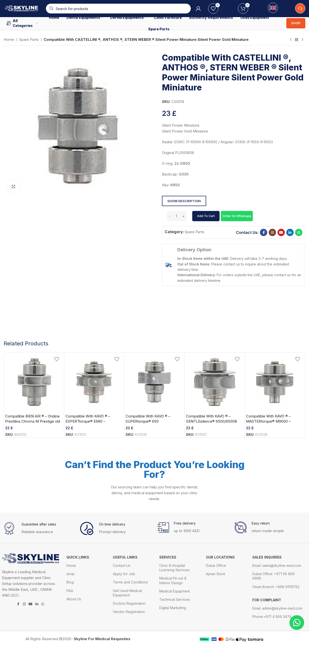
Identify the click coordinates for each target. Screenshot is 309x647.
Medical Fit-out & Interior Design (172, 580)
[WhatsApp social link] (298, 232)
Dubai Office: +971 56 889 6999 (273, 576)
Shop (295, 23)
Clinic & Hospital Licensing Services (174, 567)
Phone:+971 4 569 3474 (271, 616)
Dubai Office (216, 565)
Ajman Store (215, 574)
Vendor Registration (129, 612)
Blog (70, 582)
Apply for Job (124, 574)
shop (70, 574)
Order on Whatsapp (236, 216)
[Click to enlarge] (13, 186)
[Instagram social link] (272, 232)
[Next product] (302, 40)
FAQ (69, 591)
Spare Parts (29, 39)
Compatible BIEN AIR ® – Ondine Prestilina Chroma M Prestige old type (32, 421)
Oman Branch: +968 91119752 (275, 587)
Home (9, 39)
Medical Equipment (174, 591)
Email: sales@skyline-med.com (276, 565)
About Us (73, 599)
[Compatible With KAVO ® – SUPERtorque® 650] (154, 382)
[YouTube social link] (281, 232)
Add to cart (206, 216)
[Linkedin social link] (290, 232)
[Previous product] (291, 40)
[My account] (198, 8)
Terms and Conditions (130, 582)
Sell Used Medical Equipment (127, 593)
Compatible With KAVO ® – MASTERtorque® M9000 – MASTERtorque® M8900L (268, 421)
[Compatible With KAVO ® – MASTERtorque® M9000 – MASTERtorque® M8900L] (275, 382)
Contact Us (121, 565)
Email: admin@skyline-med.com (277, 608)
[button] (237, 215)
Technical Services (174, 599)
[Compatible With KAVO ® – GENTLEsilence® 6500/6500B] (215, 382)
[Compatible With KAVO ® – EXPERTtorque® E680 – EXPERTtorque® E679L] (94, 382)
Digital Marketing (172, 608)
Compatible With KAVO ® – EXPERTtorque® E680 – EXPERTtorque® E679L (87, 421)
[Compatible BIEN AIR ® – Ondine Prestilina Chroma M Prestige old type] (34, 382)
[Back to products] (296, 40)
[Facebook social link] (263, 232)
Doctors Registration (129, 603)
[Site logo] (22, 8)
